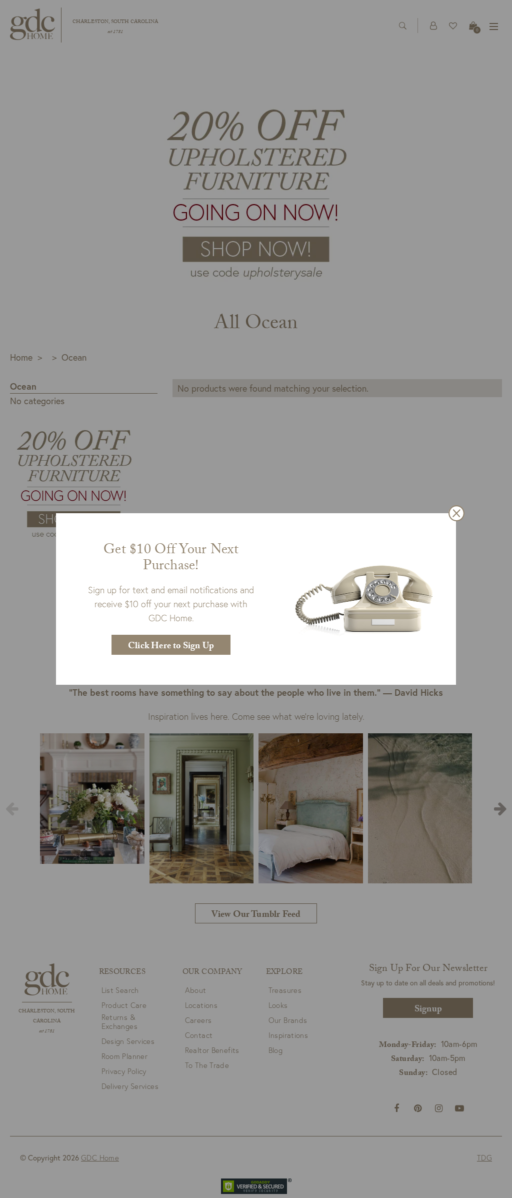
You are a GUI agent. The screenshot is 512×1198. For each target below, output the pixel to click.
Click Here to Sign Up (171, 647)
